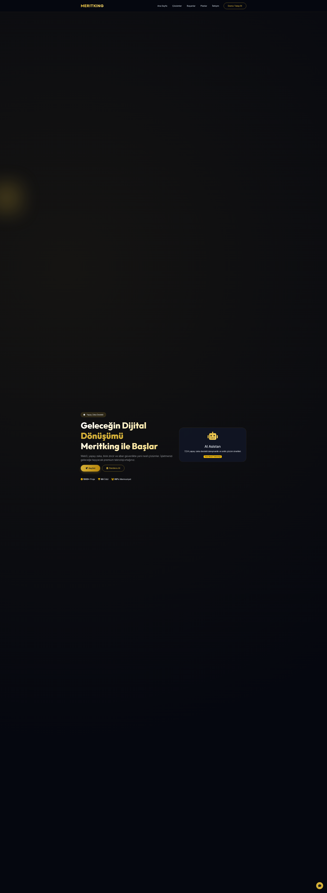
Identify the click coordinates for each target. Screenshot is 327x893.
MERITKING (92, 5)
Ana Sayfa (162, 6)
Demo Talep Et (235, 6)
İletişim (215, 6)
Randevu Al (114, 468)
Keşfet (92, 468)
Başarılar (191, 6)
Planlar (204, 6)
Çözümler (177, 6)
